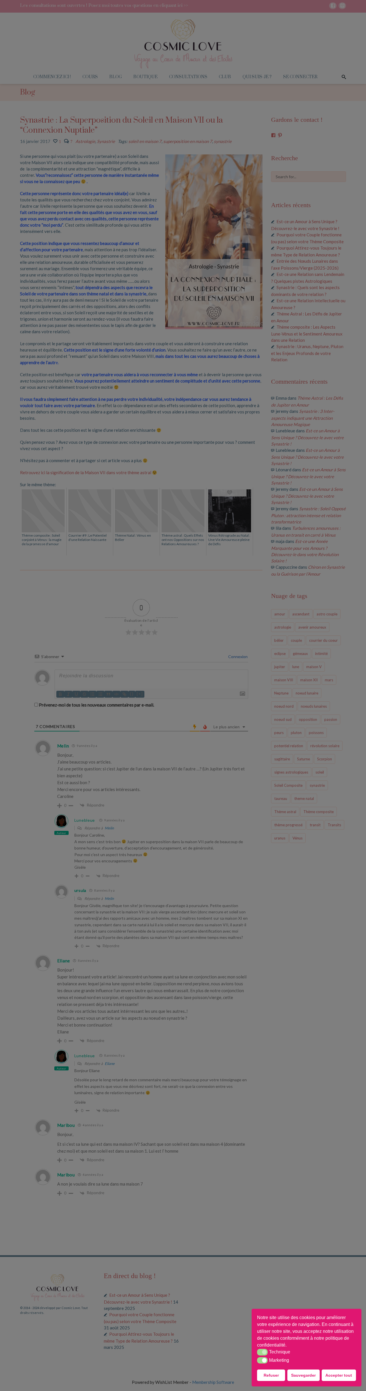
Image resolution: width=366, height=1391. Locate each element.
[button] (288, 1345)
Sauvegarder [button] (303, 1375)
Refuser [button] (271, 1375)
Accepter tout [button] (338, 1375)
